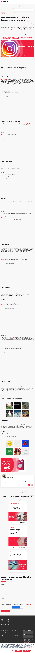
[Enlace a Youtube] (1, 624)
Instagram (3, 13)
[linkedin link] (29, 484)
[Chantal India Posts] (32, 484)
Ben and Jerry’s (7, 166)
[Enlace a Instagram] (3, 624)
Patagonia (3, 383)
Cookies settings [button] (11, 650)
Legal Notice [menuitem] (13, 632)
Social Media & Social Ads (15, 503)
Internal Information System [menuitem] (16, 633)
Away (23, 200)
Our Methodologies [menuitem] (3, 632)
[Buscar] (33, 10)
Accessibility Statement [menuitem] (15, 635)
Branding (12, 527)
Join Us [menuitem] (2, 635)
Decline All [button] (27, 650)
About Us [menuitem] (2, 633)
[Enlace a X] (8, 624)
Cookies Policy (14, 637)
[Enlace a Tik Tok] (10, 624)
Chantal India (22, 522)
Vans (14, 337)
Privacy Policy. (29, 604)
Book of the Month (4, 79)
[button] (33, 1)
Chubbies (2, 247)
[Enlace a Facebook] (6, 624)
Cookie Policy (30, 647)
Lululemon (3, 289)
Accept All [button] (18, 650)
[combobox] (23, 10)
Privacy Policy (26, 642)
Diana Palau (23, 547)
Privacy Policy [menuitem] (14, 630)
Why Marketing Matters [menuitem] (4, 630)
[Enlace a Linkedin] (5, 624)
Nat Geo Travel (27, 123)
